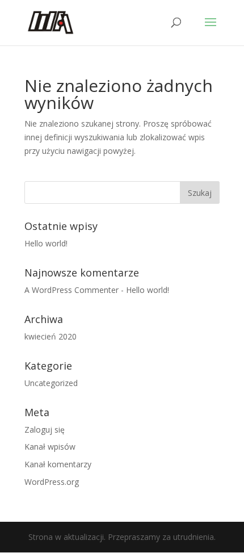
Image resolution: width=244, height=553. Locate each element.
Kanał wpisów (49, 446)
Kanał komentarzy (57, 464)
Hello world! (46, 243)
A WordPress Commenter (71, 289)
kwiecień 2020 (50, 336)
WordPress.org (51, 481)
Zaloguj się (44, 429)
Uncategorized (51, 383)
